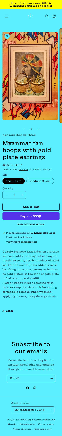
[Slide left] (23, 129)
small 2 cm (13, 181)
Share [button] (9, 310)
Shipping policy (43, 429)
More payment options (31, 224)
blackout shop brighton (29, 420)
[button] (6, 16)
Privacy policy (46, 424)
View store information (21, 241)
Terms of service (22, 429)
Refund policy (27, 424)
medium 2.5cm (40, 181)
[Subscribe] (51, 378)
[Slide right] (38, 129)
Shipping (23, 169)
